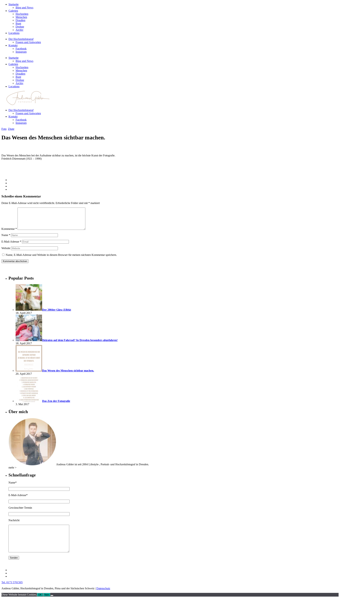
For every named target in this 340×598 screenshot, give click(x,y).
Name (5, 235)
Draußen (20, 20)
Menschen (21, 17)
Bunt (18, 23)
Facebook (21, 48)
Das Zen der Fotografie (56, 400)
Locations (13, 32)
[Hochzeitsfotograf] (32, 464)
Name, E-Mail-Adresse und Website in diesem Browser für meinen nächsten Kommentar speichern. (61, 254)
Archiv (19, 29)
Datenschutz (103, 588)
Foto (4, 128)
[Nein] (51, 595)
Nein (46, 594)
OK (40, 594)
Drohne (20, 26)
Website (5, 248)
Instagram (21, 51)
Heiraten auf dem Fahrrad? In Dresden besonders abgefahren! (80, 340)
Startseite (13, 4)
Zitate (11, 128)
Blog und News (24, 7)
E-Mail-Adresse (11, 241)
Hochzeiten (22, 13)
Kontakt (13, 45)
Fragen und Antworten (28, 42)
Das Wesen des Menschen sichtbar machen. (68, 370)
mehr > (12, 467)
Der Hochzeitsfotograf (20, 39)
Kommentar (9, 228)
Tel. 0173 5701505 (12, 582)
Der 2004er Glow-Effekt (56, 309)
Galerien (13, 10)
